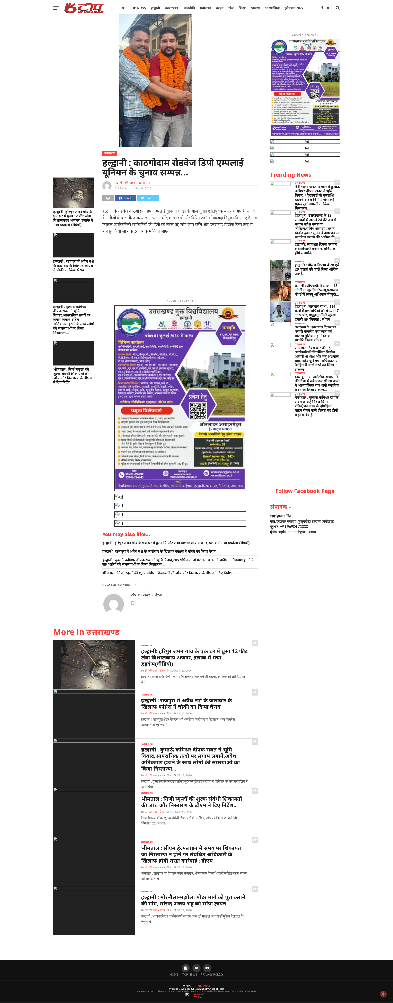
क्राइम (220, 8)
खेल (231, 8)
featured (139, 584)
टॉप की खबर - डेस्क (132, 183)
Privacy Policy (212, 974)
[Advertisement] (180, 267)
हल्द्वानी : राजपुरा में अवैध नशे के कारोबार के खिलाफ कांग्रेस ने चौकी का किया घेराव (73, 265)
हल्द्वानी (155, 8)
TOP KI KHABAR (201, 985)
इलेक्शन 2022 (294, 8)
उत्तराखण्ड (171, 8)
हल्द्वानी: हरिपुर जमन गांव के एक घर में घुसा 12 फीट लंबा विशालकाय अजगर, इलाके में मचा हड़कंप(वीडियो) (73, 218)
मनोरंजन (205, 8)
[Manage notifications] (383, 994)
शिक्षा (242, 8)
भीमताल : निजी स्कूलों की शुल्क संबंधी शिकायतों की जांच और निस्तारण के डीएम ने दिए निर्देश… (72, 375)
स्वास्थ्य (255, 8)
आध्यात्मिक (272, 8)
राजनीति (189, 8)
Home (174, 974)
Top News (137, 8)
